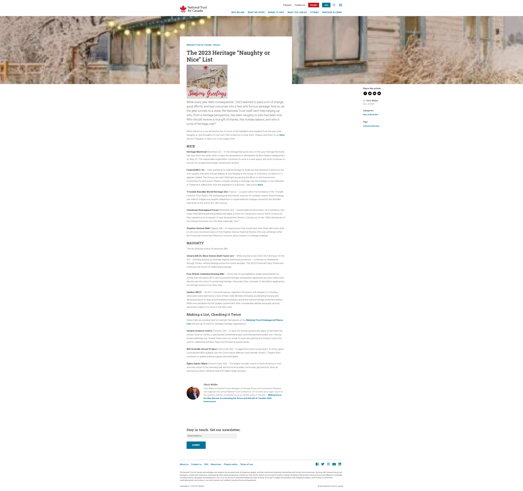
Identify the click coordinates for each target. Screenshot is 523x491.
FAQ (206, 464)
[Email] (379, 94)
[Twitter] (370, 94)
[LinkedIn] (374, 94)
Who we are (237, 12)
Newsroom (216, 464)
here (282, 135)
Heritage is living (332, 12)
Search (334, 5)
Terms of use (246, 464)
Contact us (300, 5)
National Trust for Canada (199, 45)
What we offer (256, 12)
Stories (314, 12)
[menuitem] (287, 5)
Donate (313, 5)
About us (184, 464)
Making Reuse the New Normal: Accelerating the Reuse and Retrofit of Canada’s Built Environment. (243, 398)
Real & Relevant (370, 115)
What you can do (297, 12)
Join (326, 5)
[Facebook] (365, 94)
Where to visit (276, 12)
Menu (340, 6)
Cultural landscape (371, 126)
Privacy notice (231, 464)
